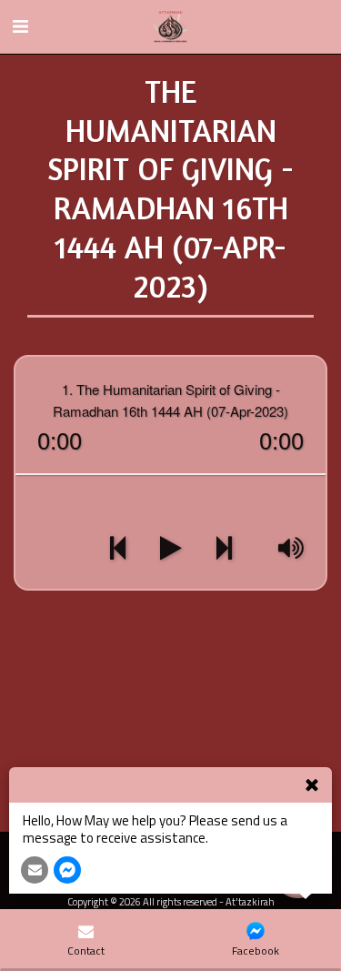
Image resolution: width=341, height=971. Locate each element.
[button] (20, 25)
